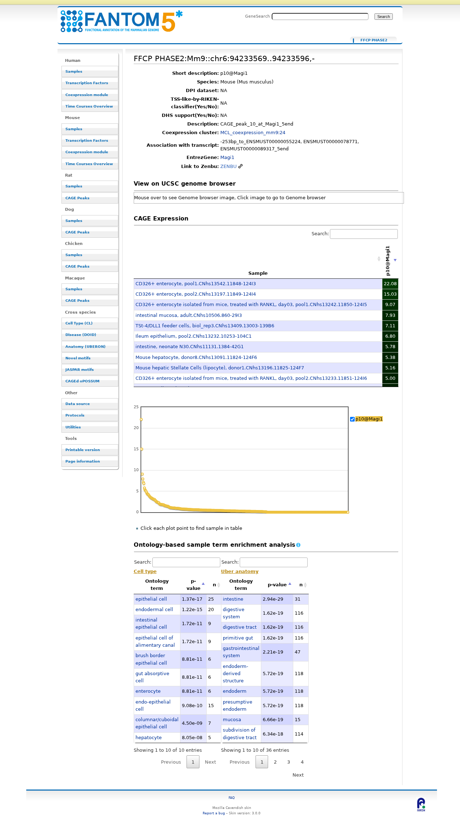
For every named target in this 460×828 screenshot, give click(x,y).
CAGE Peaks (77, 198)
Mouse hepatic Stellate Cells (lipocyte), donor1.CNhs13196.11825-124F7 (219, 367)
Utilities (73, 427)
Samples (73, 71)
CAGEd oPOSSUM (82, 381)
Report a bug (214, 813)
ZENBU (228, 166)
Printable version (82, 450)
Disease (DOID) (80, 335)
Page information (82, 461)
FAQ (232, 798)
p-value (194, 584)
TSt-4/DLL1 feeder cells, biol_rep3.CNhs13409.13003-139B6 (204, 325)
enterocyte (148, 691)
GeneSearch (257, 16)
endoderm (235, 691)
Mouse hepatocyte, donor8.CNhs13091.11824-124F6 (196, 357)
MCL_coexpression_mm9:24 (252, 132)
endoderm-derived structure (235, 674)
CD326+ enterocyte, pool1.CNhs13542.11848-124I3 (195, 283)
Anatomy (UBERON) (85, 347)
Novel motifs (78, 358)
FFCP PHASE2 (373, 40)
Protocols (74, 415)
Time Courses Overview (89, 106)
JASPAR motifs (79, 370)
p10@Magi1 (369, 419)
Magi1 (227, 157)
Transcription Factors (86, 83)
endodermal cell (154, 609)
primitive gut (238, 638)
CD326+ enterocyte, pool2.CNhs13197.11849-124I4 (195, 294)
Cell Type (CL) (79, 323)
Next (298, 775)
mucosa (232, 719)
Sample (258, 273)
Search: (320, 233)
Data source (77, 404)
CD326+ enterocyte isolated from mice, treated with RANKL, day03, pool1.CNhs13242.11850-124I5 (251, 304)
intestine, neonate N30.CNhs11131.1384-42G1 (189, 346)
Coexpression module (86, 95)
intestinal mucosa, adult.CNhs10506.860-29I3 (188, 315)
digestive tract (240, 627)
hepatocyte (148, 737)
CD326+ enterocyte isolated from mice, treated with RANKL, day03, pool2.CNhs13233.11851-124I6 (251, 378)
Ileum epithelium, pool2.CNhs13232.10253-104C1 (193, 336)
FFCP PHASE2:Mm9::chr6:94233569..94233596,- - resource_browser (117, 17)
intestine (233, 599)
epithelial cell (151, 599)
